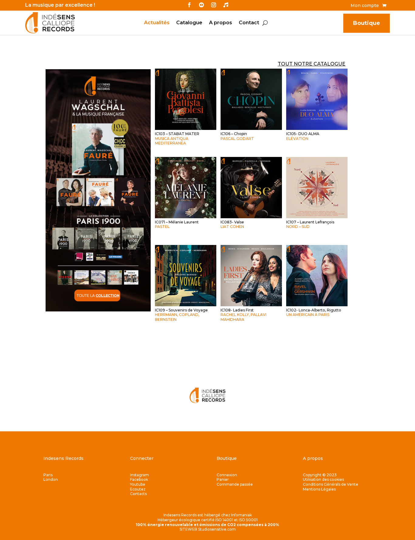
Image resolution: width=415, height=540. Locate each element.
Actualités (157, 23)
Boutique (366, 23)
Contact (249, 23)
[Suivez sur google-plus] (226, 5)
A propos (220, 23)
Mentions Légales (319, 489)
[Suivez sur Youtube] (201, 5)
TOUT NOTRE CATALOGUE (311, 64)
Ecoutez (138, 489)
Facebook (139, 479)
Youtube (137, 484)
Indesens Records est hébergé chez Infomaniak (207, 515)
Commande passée (235, 484)
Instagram (139, 475)
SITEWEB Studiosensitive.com (208, 529)
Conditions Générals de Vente (330, 484)
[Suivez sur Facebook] (189, 5)
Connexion (227, 475)
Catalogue (189, 23)
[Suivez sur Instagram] (213, 5)
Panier (223, 479)
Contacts (138, 493)
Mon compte (365, 5)
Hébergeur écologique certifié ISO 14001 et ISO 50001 (208, 520)
